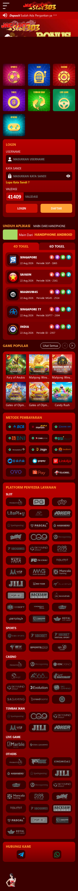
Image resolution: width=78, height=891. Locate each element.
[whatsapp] (57, 854)
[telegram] (21, 854)
